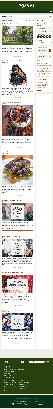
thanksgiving (40, 87)
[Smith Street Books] (12, 404)
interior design (40, 74)
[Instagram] (6, 362)
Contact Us (22, 384)
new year (45, 79)
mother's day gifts (41, 76)
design (46, 66)
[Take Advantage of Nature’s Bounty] (17, 120)
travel (44, 87)
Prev (27, 21)
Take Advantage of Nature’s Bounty (12, 102)
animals (38, 62)
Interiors (46, 74)
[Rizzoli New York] (26, 6)
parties (48, 81)
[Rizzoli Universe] (16, 401)
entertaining (40, 68)
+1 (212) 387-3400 (9, 377)
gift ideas (48, 70)
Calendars (7, 389)
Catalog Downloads (25, 382)
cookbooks (44, 65)
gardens (44, 70)
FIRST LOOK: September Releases (11, 23)
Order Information (24, 386)
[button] (26, 16)
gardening (39, 70)
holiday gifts (43, 73)
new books (47, 78)
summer (46, 84)
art (47, 62)
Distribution (23, 389)
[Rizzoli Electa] (23, 401)
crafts (38, 66)
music (40, 78)
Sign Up (44, 31)
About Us (22, 380)
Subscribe (44, 42)
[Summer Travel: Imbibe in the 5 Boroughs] (17, 75)
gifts (38, 71)
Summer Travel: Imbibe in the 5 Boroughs (13, 60)
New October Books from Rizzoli (11, 310)
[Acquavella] (33, 404)
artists (38, 63)
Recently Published (10, 380)
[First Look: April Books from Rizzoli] (17, 212)
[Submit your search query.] (50, 50)
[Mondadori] (43, 401)
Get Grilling (5, 152)
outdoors (44, 81)
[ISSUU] (50, 36)
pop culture (45, 82)
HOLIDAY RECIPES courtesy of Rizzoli (12, 272)
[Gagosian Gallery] (26, 404)
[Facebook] (22, 362)
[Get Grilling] (17, 170)
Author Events (8, 384)
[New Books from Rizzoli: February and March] (17, 248)
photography (40, 82)
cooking (49, 65)
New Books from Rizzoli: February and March (14, 236)
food (48, 68)
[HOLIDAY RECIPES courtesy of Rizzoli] (17, 284)
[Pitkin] (47, 404)
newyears (39, 81)
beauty (42, 63)
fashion (44, 68)
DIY (49, 66)
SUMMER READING (41, 85)
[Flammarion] (5, 404)
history (46, 71)
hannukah (42, 71)
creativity (42, 66)
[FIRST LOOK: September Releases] (17, 35)
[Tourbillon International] (40, 404)
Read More (17, 56)
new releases (40, 79)
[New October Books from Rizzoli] (17, 322)
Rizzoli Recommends (10, 386)
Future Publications (10, 382)
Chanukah (46, 63)
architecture (43, 62)
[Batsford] (19, 404)
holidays (49, 73)
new (43, 78)
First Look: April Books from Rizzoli (12, 200)
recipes (38, 84)
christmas (39, 65)
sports (42, 84)
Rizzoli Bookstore (9, 391)
